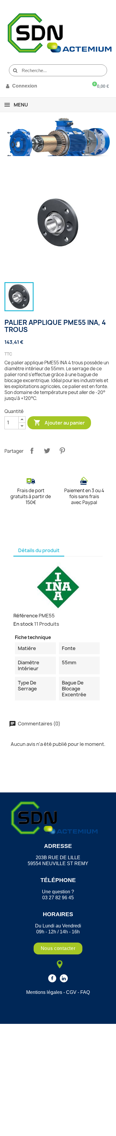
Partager (32, 451)
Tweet (47, 451)
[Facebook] (52, 978)
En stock (23, 624)
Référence (25, 616)
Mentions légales (44, 992)
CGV (71, 992)
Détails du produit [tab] (38, 550)
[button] (58, 948)
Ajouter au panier (59, 422)
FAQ (85, 992)
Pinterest (62, 451)
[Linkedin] (64, 978)
